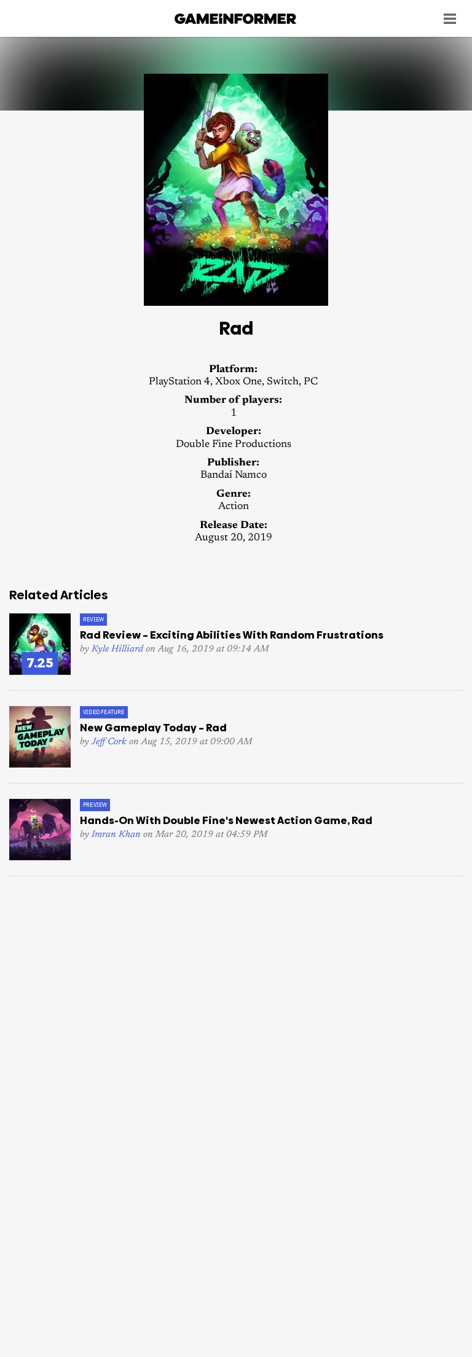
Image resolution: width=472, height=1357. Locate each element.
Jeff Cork (109, 742)
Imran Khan (116, 834)
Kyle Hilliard (117, 649)
